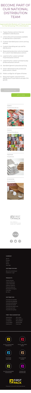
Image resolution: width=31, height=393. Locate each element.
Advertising (9, 317)
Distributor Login (10, 272)
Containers (9, 320)
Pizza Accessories (10, 287)
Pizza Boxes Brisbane (11, 303)
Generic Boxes (10, 280)
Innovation (8, 319)
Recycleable (19, 320)
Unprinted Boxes (10, 282)
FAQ (15, 234)
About (7, 258)
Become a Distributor (11, 271)
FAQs (7, 262)
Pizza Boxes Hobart (11, 304)
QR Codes (18, 317)
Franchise (18, 324)
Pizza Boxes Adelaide (11, 301)
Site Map (8, 265)
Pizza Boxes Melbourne (12, 306)
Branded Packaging (11, 288)
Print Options (19, 319)
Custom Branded (10, 283)
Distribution (9, 324)
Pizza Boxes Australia (11, 299)
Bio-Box (8, 292)
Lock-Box (8, 290)
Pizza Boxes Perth (10, 308)
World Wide (19, 322)
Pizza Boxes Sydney (11, 309)
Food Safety (9, 322)
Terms (7, 263)
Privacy (8, 260)
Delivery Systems (10, 285)
